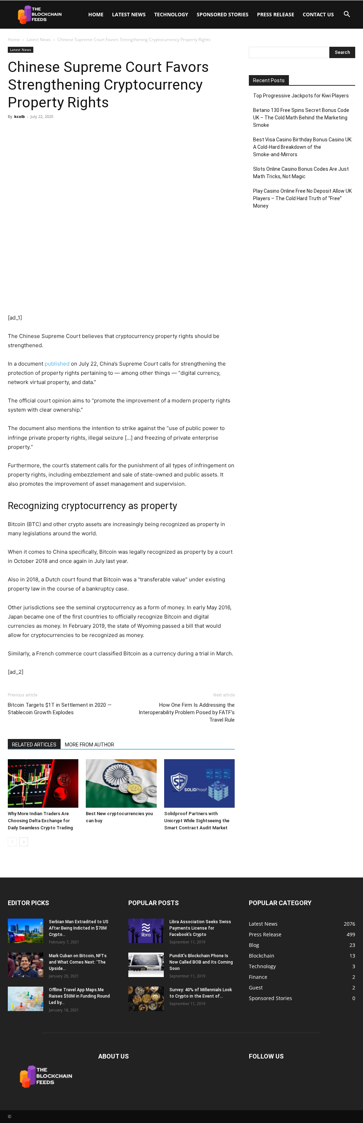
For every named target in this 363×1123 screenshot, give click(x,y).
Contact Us (318, 14)
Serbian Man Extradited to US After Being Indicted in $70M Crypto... (78, 928)
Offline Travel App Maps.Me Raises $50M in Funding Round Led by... (79, 996)
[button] (346, 15)
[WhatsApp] (64, 132)
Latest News (129, 14)
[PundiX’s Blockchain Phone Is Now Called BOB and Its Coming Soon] (146, 965)
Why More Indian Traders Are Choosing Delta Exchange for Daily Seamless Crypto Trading (40, 820)
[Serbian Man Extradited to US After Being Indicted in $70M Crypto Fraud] (25, 931)
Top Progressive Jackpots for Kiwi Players (301, 95)
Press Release (275, 14)
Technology (171, 14)
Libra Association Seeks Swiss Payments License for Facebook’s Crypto (200, 928)
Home (96, 14)
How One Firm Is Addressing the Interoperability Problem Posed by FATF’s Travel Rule (187, 712)
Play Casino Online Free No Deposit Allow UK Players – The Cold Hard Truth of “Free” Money (302, 198)
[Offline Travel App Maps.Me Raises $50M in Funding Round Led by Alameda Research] (25, 999)
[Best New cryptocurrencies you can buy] (121, 783)
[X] (31, 132)
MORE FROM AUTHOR (89, 744)
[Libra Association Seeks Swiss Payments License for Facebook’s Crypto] (146, 931)
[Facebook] (15, 132)
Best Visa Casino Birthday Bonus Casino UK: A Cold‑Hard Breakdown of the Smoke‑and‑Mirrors (302, 147)
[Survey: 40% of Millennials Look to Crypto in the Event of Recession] (146, 999)
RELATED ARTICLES (34, 744)
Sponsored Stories (222, 14)
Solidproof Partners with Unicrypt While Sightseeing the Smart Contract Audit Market (196, 820)
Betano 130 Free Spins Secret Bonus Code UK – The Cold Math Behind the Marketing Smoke (301, 117)
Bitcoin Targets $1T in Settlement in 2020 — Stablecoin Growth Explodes (60, 709)
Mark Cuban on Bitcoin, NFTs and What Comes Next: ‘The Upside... (78, 962)
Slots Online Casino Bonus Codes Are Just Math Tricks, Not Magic (301, 172)
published (57, 363)
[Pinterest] (47, 132)
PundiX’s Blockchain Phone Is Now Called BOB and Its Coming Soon (201, 962)
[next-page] (23, 841)
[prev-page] (12, 841)
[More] (80, 132)
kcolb (19, 116)
